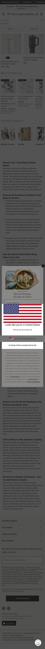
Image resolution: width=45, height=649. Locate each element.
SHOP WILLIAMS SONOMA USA (25, 339)
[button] (38, 642)
